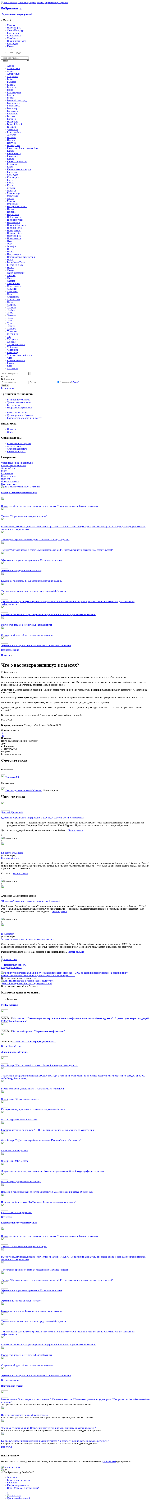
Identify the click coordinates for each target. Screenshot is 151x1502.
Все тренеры (13, 405)
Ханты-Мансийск (16, 344)
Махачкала (12, 196)
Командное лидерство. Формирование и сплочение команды (31, 581)
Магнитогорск (14, 193)
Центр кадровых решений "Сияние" (23, 790)
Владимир (12, 108)
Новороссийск (14, 233)
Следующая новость (11, 967)
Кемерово (12, 164)
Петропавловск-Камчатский (21, 257)
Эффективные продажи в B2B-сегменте (21, 570)
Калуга (10, 158)
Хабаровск (12, 339)
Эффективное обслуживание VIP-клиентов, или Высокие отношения (36, 645)
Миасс (10, 198)
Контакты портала (16, 451)
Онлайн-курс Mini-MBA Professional (19, 1119)
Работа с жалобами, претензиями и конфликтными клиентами (32, 1088)
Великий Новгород (17, 100)
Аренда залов (14, 446)
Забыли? (75, 382)
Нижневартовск (15, 220)
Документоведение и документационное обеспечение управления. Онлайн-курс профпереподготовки (53, 1171)
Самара (10, 270)
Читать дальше (75, 830)
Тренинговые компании (19, 402)
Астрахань (12, 76)
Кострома (12, 172)
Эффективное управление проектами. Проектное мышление (31, 560)
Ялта (9, 365)
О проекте (12, 1477)
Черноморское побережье (20, 355)
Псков (10, 259)
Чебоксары (12, 347)
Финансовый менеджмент (14, 1150)
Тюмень (11, 326)
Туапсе (10, 320)
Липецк (11, 188)
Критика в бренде (10, 858)
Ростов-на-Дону (15, 265)
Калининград (14, 153)
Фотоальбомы (8, 468)
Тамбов (11, 310)
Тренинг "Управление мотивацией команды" (24, 516)
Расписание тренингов (18, 399)
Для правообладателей (18, 1498)
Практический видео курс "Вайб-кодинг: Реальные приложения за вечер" (38, 1202)
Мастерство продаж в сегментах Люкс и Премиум (26, 625)
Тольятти (11, 315)
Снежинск (12, 291)
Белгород (11, 87)
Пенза (10, 249)
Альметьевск (13, 68)
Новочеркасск (14, 238)
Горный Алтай (14, 124)
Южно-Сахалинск (16, 360)
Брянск (10, 97)
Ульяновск (12, 331)
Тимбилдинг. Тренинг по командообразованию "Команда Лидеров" (35, 539)
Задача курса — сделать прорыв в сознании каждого (27, 939)
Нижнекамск (13, 222)
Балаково (11, 82)
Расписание (7, 473)
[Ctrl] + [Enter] (109, 1461)
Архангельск (13, 74)
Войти (5, 385)
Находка (11, 212)
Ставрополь (13, 296)
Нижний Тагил (14, 227)
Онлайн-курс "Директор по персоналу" (21, 1181)
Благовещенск (14, 92)
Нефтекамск (13, 214)
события (9, 1005)
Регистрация (7, 388)
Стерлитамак (13, 299)
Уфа (9, 336)
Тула (9, 323)
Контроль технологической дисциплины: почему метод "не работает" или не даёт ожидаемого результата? (55, 1441)
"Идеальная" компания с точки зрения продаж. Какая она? (30, 901)
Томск (10, 318)
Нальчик (11, 209)
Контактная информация (13, 465)
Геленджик (12, 121)
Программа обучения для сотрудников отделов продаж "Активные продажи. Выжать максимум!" (50, 506)
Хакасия (11, 342)
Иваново (11, 137)
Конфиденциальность (18, 1485)
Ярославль (12, 368)
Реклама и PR (12, 777)
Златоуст (11, 135)
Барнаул (11, 84)
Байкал (10, 79)
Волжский (12, 113)
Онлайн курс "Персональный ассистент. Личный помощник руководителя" (39, 1065)
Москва (11, 25)
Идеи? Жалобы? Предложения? (23, 1488)
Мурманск (12, 204)
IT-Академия (7, 934)
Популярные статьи (12, 1386)
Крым (10, 180)
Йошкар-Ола (13, 145)
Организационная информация (17, 462)
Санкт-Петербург (15, 30)
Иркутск (11, 143)
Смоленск (12, 289)
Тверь (10, 312)
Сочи (9, 294)
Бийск (10, 89)
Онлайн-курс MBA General (14, 1161)
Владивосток (13, 103)
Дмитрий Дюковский (12, 812)
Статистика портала (17, 448)
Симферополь (14, 286)
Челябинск (12, 38)
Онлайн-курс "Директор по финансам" (21, 1099)
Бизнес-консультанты (17, 412)
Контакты (12, 1482)
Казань (10, 46)
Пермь (10, 251)
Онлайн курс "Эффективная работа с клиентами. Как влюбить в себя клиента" (41, 1140)
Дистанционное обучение (20, 415)
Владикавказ (13, 105)
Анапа (10, 71)
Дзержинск (12, 129)
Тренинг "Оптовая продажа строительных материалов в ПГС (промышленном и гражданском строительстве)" (57, 550)
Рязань (10, 267)
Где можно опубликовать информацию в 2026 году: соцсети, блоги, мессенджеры (42, 817)
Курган (10, 182)
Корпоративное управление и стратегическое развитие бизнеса (33, 1109)
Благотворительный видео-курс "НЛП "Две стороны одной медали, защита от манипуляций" (48, 1130)
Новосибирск (14, 27)
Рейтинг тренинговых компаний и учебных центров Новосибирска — (38, 975)
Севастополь (13, 283)
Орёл (9, 243)
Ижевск (11, 140)
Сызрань (11, 304)
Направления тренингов (19, 407)
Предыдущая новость (15, 965)
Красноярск (13, 33)
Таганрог (11, 307)
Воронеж (11, 119)
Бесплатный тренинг (38, 1031)
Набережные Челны (17, 206)
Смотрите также (9, 484)
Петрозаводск (14, 254)
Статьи (10, 432)
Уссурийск (12, 334)
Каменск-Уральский (17, 161)
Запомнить (65, 382)
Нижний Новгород (16, 41)
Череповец (12, 352)
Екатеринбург (14, 35)
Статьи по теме (9, 476)
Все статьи (6, 1447)
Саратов (11, 281)
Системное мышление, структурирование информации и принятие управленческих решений (48, 614)
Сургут (10, 302)
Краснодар (12, 43)
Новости (11, 429)
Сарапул (11, 278)
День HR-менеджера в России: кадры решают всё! (26, 983)
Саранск (11, 275)
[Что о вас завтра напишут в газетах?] (20, 486)
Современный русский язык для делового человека (27, 635)
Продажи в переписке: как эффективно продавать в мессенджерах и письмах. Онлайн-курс (47, 1192)
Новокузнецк (13, 230)
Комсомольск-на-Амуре (19, 169)
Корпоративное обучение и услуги (24, 418)
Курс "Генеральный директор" (16, 1212)
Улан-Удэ (11, 328)
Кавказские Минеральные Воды (23, 148)
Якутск (10, 363)
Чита (9, 358)
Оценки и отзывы (10, 481)
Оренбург (12, 246)
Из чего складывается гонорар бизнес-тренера (24, 1415)
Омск (10, 241)
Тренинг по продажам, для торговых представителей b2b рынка (33, 591)
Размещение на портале (19, 443)
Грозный (11, 127)
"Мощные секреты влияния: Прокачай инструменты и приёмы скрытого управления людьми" (48, 1428)
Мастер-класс (34, 1041)
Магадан (11, 190)
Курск (10, 185)
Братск (10, 95)
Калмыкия (12, 156)
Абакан (10, 66)
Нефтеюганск (14, 217)
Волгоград (12, 111)
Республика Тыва (16, 262)
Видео (4, 470)
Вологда (11, 116)
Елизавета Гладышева (12, 852)
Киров (10, 166)
